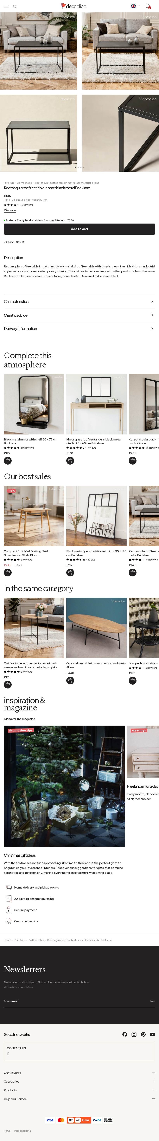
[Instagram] (134, 1036)
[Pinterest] (143, 1036)
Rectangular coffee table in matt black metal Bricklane (67, 182)
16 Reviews (27, 204)
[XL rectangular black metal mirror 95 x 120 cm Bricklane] (133, 461)
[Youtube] (152, 1036)
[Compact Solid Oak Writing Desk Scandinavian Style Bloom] (8, 572)
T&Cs (7, 1130)
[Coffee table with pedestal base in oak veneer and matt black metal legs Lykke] (8, 684)
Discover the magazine (19, 719)
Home (7, 940)
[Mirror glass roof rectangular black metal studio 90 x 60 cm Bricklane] (70, 461)
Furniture (9, 182)
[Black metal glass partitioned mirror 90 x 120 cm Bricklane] (70, 572)
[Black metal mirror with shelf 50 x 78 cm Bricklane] (8, 461)
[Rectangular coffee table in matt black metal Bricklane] (133, 572)
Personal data (22, 1130)
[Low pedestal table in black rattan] (133, 681)
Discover (10, 210)
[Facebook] (125, 1036)
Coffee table (24, 182)
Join (152, 1001)
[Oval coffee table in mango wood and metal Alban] (70, 680)
